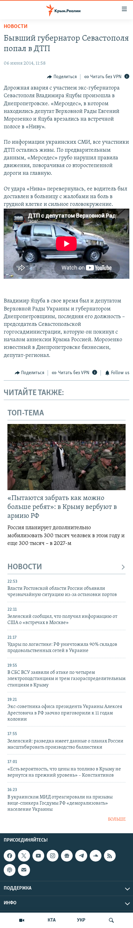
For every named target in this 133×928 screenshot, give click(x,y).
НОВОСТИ (24, 567)
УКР (81, 920)
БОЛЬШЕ (117, 819)
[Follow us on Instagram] (52, 856)
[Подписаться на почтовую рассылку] (24, 870)
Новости (16, 27)
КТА (52, 920)
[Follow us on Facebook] (9, 856)
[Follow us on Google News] (67, 856)
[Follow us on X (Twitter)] (24, 856)
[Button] (62, 77)
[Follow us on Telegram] (81, 856)
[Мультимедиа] (21, 920)
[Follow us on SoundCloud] (95, 856)
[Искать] (111, 920)
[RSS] (110, 856)
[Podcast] (9, 870)
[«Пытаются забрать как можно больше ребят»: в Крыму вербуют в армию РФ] (66, 457)
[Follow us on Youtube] (38, 856)
